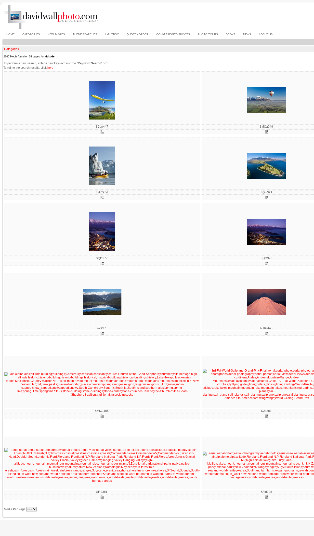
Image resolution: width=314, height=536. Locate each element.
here (50, 67)
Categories (11, 49)
